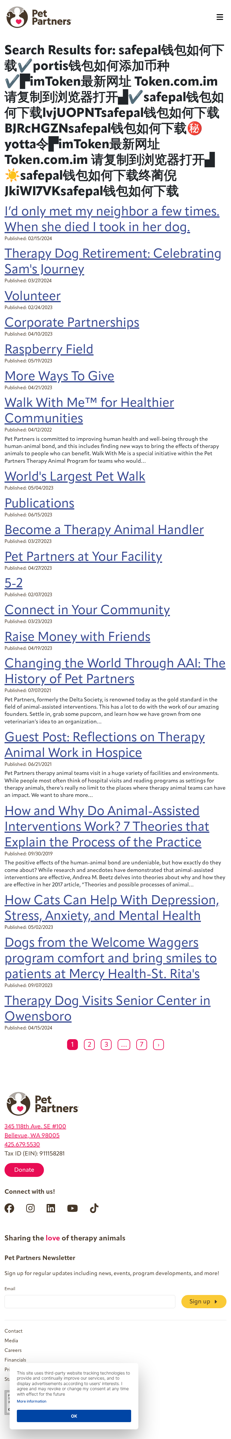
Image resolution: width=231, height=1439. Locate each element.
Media (11, 1341)
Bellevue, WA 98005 (32, 1136)
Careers (13, 1350)
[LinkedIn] (51, 1208)
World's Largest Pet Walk (75, 477)
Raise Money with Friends (77, 637)
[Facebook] (9, 1208)
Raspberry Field (49, 350)
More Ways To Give (59, 377)
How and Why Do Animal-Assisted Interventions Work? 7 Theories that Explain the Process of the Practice (107, 827)
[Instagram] (30, 1208)
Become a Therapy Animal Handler (104, 530)
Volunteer (33, 296)
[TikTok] (94, 1208)
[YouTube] (72, 1208)
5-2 (14, 584)
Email (10, 1289)
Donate (24, 1170)
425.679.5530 (22, 1145)
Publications (39, 504)
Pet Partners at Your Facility (83, 557)
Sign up (200, 1302)
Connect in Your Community (87, 610)
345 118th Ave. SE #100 (35, 1127)
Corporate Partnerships (72, 323)
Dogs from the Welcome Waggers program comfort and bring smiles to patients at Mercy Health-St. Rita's (111, 959)
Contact (14, 1331)
